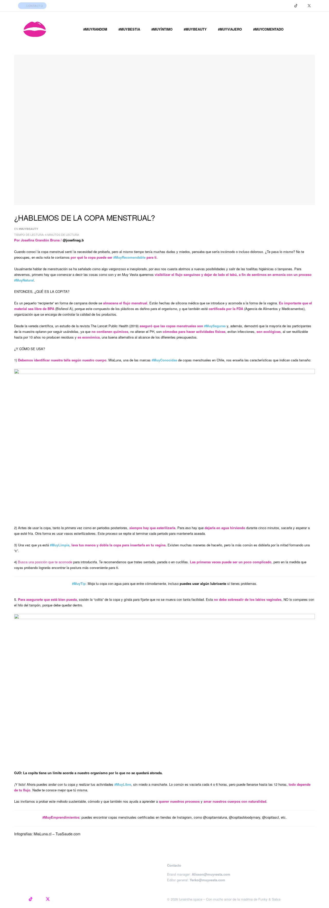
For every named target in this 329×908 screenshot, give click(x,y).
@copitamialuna (215, 817)
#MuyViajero (230, 29)
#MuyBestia (129, 29)
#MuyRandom (95, 29)
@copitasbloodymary (244, 817)
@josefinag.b (73, 240)
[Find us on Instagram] (289, 6)
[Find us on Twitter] (309, 6)
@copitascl (270, 817)
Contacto (34, 6)
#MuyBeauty (195, 29)
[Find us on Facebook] (302, 6)
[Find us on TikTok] (295, 5)
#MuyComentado (268, 29)
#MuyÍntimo (161, 29)
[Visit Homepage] (34, 29)
